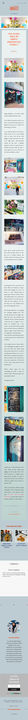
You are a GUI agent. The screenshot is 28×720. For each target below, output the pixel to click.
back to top (14, 706)
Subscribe (14, 689)
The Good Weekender (11, 700)
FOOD (9, 514)
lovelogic (19, 701)
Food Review (16, 514)
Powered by (9, 693)
